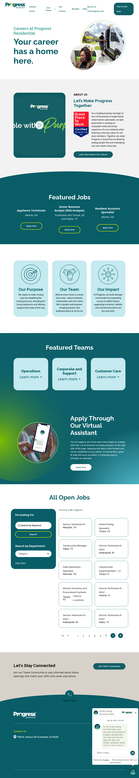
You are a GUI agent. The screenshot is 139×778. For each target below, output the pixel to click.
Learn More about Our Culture (93, 154)
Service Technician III (74, 524)
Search (33, 534)
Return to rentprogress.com (95, 8)
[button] (33, 554)
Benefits (75, 9)
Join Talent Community (109, 666)
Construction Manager (75, 545)
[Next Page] (112, 635)
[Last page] (120, 635)
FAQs (85, 9)
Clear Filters (20, 563)
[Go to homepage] (15, 5)
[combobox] (35, 525)
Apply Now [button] (81, 467)
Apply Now (31, 226)
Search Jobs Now (122, 9)
